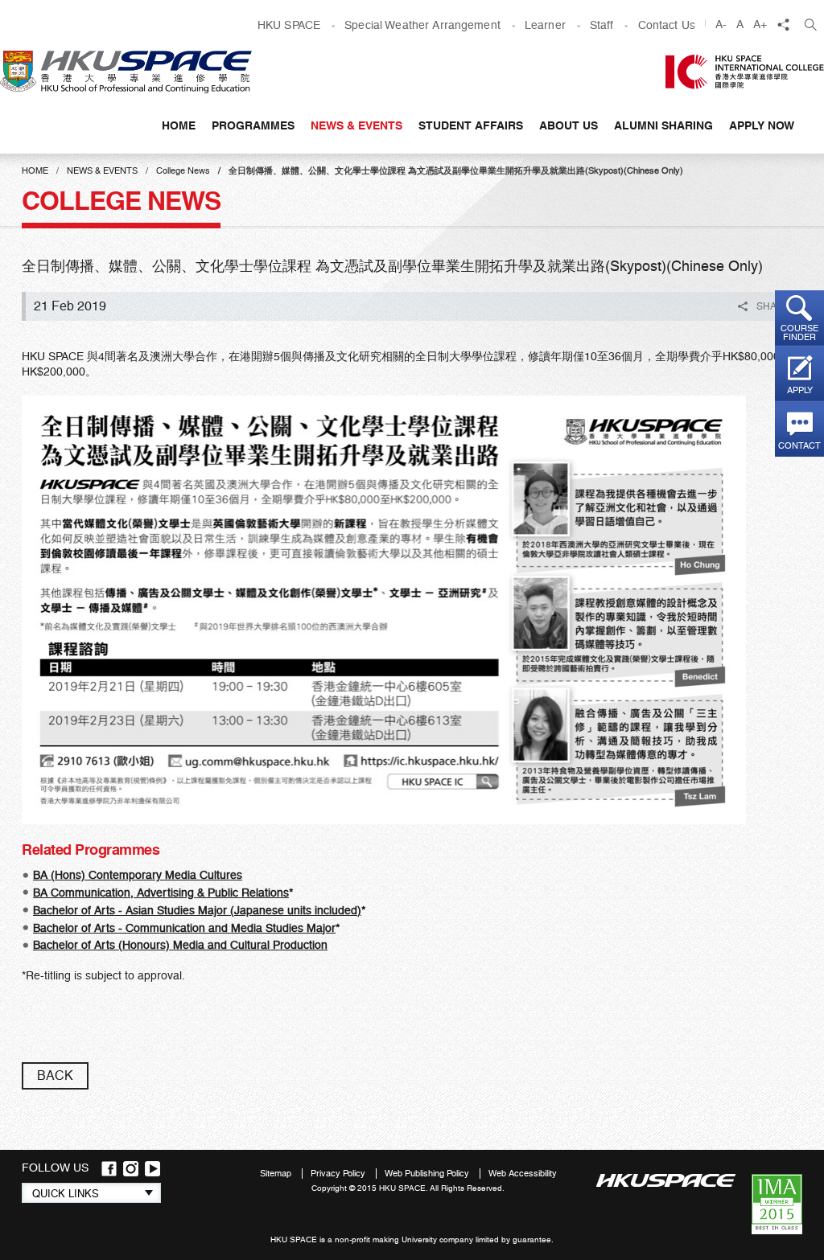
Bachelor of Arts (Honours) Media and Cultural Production (180, 944)
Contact (799, 446)
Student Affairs (470, 125)
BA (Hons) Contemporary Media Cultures (137, 874)
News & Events (356, 125)
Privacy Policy (339, 1173)
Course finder (799, 333)
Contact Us (666, 24)
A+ (760, 24)
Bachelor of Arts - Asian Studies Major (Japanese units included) (197, 910)
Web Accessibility (522, 1173)
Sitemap (277, 1173)
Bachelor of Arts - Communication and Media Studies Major (184, 927)
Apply (800, 390)
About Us (568, 125)
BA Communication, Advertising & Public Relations (161, 892)
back (55, 1075)
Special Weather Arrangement (422, 24)
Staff (602, 24)
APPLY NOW (761, 125)
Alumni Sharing (663, 125)
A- (721, 24)
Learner (545, 24)
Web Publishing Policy (428, 1173)
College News (183, 171)
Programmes (253, 125)
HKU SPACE (289, 24)
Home (179, 125)
